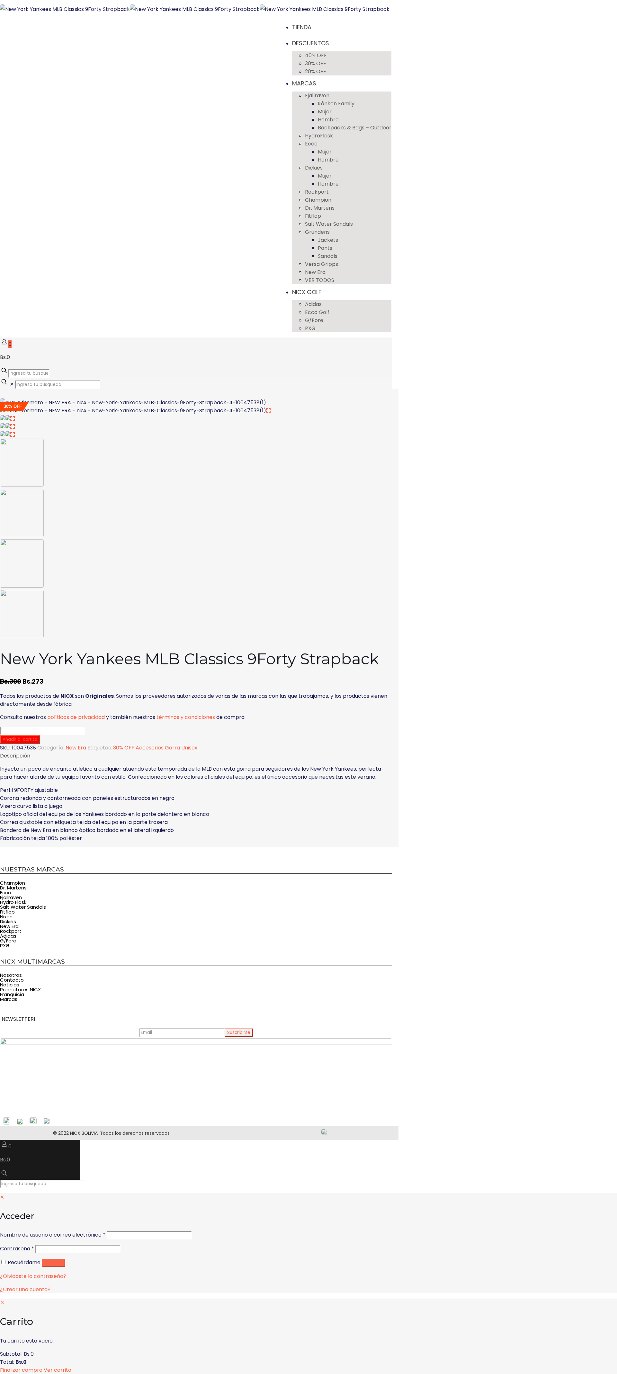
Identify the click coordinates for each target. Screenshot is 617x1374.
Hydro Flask (13, 902)
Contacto (12, 979)
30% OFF (123, 747)
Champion (12, 883)
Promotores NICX (20, 989)
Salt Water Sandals (23, 907)
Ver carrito (57, 1370)
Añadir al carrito (20, 739)
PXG (5, 945)
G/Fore (8, 940)
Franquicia (12, 994)
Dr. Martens (13, 887)
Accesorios (150, 747)
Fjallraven (11, 897)
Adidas (8, 935)
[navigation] (308, 1336)
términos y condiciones (185, 717)
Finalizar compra (21, 1370)
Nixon (6, 916)
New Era (76, 747)
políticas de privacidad (76, 717)
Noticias (9, 984)
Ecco (5, 892)
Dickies (8, 921)
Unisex (189, 747)
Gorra (172, 747)
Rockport (11, 931)
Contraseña (17, 1248)
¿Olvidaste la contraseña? (33, 1276)
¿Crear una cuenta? (25, 1289)
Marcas (8, 999)
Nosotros (11, 975)
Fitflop (7, 911)
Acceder (53, 1263)
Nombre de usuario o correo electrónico (52, 1234)
